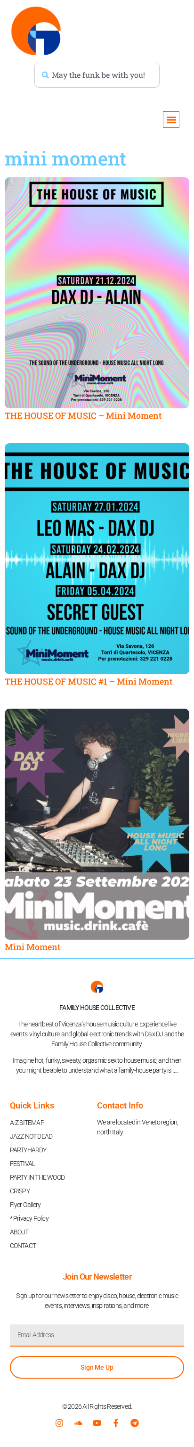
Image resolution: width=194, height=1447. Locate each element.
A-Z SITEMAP (27, 1122)
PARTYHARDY (28, 1150)
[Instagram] (59, 1423)
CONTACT (23, 1245)
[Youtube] (97, 1423)
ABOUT (19, 1232)
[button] (171, 119)
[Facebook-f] (116, 1423)
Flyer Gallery (25, 1204)
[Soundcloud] (78, 1423)
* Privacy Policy (29, 1218)
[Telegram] (134, 1423)
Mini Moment (32, 946)
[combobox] (97, 75)
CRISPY (20, 1191)
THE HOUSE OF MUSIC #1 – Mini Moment (88, 681)
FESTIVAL (22, 1163)
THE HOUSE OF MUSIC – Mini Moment (83, 415)
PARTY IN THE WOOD (37, 1177)
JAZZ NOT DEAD (31, 1136)
